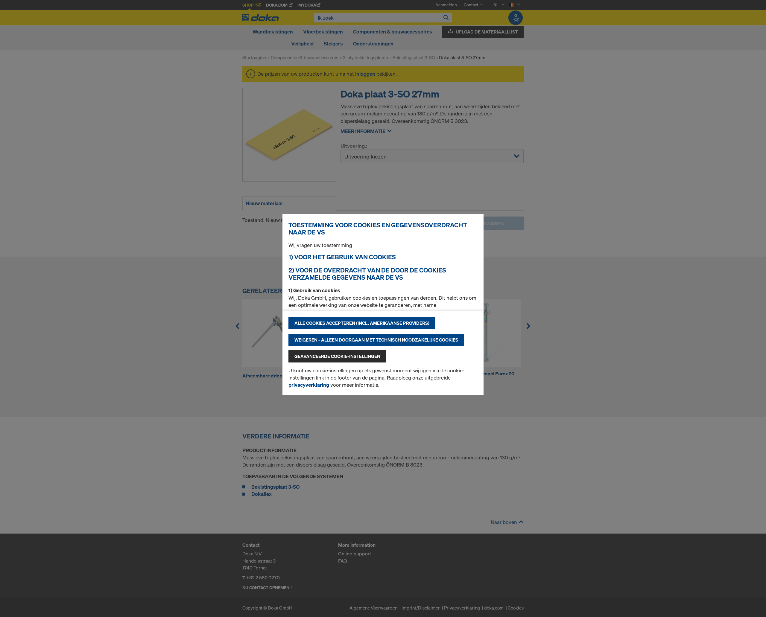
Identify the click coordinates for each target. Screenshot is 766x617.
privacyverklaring (308, 384)
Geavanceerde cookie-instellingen (337, 356)
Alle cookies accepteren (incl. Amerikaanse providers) (361, 323)
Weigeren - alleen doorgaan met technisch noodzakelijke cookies (376, 340)
